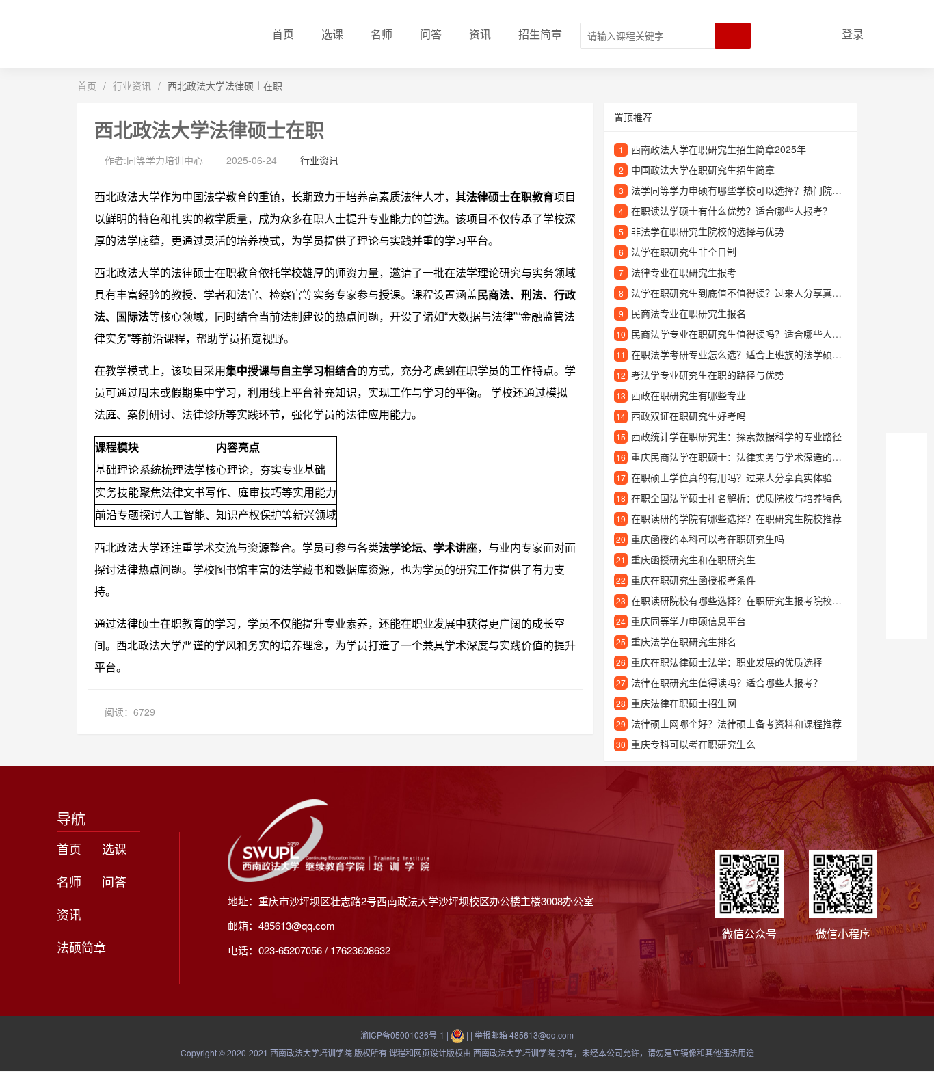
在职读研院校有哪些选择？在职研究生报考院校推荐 (741, 600)
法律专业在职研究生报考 (683, 272)
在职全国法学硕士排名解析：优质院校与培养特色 (736, 498)
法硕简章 (81, 947)
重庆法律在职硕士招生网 (683, 703)
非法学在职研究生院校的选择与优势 (707, 231)
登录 (853, 34)
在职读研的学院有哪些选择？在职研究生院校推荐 (736, 518)
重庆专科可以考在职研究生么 (693, 744)
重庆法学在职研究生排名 (683, 641)
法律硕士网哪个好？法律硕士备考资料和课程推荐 (736, 723)
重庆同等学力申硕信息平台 (688, 621)
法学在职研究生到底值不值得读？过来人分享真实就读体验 (755, 292)
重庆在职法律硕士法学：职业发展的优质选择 (727, 662)
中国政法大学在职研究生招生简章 (703, 169)
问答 (431, 34)
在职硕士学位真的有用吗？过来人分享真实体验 (731, 477)
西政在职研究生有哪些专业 (688, 395)
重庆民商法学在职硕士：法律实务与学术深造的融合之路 (750, 457)
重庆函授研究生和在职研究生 (693, 559)
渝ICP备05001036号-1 (402, 1035)
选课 (332, 34)
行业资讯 (132, 85)
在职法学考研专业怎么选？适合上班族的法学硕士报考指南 (755, 354)
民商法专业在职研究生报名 (688, 313)
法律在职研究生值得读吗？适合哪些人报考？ (727, 682)
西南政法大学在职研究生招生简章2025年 (718, 149)
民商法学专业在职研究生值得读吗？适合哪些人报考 (741, 333)
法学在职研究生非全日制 (683, 251)
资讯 (480, 34)
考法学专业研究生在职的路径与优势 (707, 374)
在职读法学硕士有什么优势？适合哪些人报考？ (731, 210)
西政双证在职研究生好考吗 (688, 416)
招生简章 (540, 34)
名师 (381, 34)
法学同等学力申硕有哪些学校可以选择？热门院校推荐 (746, 190)
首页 (283, 34)
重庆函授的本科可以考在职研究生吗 (707, 539)
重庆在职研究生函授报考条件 (693, 580)
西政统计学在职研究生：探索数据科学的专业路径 (736, 436)
